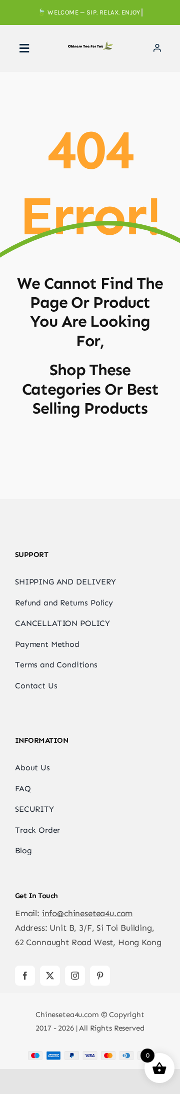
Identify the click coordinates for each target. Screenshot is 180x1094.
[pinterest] (100, 976)
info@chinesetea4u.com (87, 913)
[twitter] (50, 976)
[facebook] (25, 976)
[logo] (90, 45)
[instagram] (75, 976)
